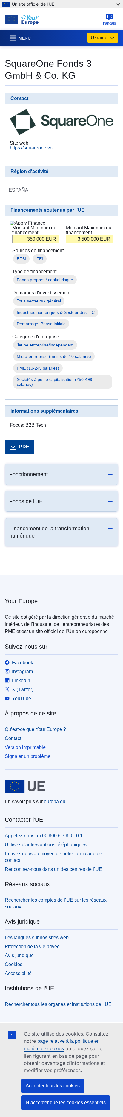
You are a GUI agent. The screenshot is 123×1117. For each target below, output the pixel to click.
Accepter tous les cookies (53, 1085)
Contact (13, 738)
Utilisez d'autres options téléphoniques (46, 844)
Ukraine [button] (99, 37)
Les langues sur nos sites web (37, 937)
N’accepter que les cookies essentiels (66, 1102)
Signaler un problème (27, 756)
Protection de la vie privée (32, 946)
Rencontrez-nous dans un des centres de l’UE (53, 869)
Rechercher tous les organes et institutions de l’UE (58, 1004)
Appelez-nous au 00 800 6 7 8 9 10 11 (45, 835)
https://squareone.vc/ (31, 147)
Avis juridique (19, 955)
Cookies (13, 964)
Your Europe (21, 601)
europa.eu (54, 801)
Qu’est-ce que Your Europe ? (35, 729)
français (109, 19)
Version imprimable (25, 747)
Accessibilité (18, 973)
